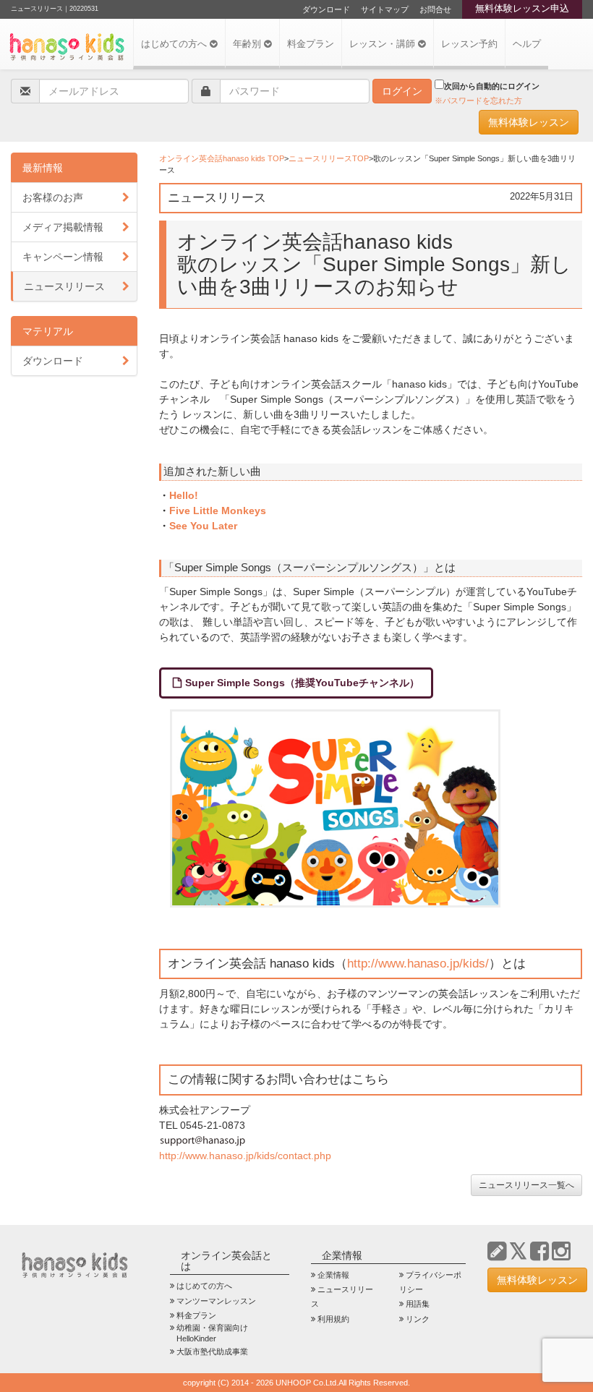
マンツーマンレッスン (216, 1301)
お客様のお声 (52, 197)
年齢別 (248, 44)
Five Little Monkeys (217, 510)
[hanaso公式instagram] (561, 1251)
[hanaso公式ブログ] (496, 1251)
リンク (418, 1319)
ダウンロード (326, 9)
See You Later (203, 525)
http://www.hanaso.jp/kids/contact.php (245, 1155)
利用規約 (333, 1319)
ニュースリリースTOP (329, 158)
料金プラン (310, 44)
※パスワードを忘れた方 (478, 100)
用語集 (418, 1303)
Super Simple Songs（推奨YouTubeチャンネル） (302, 682)
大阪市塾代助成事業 (212, 1351)
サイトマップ (385, 9)
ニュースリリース (64, 286)
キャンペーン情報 (62, 256)
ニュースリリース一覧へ (526, 1185)
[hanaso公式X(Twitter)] (518, 1251)
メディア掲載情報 (62, 227)
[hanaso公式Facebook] (539, 1251)
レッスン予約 (469, 44)
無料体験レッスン (528, 122)
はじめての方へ (175, 44)
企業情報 (333, 1275)
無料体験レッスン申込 (522, 9)
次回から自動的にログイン (491, 86)
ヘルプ (527, 44)
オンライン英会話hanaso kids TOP (221, 158)
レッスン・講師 (383, 44)
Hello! (183, 495)
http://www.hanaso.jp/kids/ (418, 963)
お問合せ (435, 9)
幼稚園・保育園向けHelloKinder (212, 1333)
